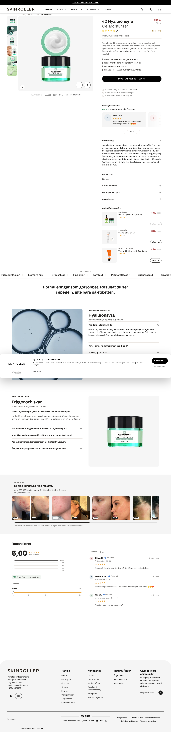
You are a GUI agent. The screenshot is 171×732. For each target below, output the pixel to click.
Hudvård (60, 9)
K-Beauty (107, 9)
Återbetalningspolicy (148, 721)
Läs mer (106, 179)
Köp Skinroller (46, 9)
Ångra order (66, 699)
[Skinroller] (21, 9)
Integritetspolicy (123, 718)
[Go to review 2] (131, 131)
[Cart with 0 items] (159, 9)
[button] (159, 9)
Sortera (93, 552)
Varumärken (92, 9)
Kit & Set (65, 683)
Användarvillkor (137, 718)
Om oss (64, 687)
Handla (64, 675)
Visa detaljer (37, 371)
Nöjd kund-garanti (95, 697)
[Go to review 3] (133, 131)
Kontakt (64, 691)
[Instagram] (18, 696)
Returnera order (68, 702)
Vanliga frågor (67, 695)
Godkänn (158, 360)
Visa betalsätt (131, 90)
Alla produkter (33, 15)
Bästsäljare (66, 679)
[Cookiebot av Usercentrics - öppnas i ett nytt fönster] (17, 372)
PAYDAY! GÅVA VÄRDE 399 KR (85, 2)
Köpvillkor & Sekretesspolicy (94, 688)
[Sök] (141, 9)
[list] (131, 120)
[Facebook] (11, 696)
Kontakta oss (93, 679)
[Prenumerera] (160, 693)
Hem (23, 15)
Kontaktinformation (152, 718)
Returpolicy (92, 693)
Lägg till (156, 224)
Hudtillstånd (75, 9)
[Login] (150, 9)
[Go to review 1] (130, 131)
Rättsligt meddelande (129, 721)
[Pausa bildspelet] (22, 87)
